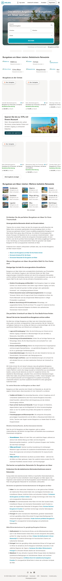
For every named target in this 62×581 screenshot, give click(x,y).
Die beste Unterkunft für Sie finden (20, 255)
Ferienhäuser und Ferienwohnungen (37, 47)
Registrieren (52, 2)
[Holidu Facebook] (34, 572)
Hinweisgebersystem (31, 578)
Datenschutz (44, 576)
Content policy (53, 576)
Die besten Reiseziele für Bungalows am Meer (23, 257)
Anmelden (43, 2)
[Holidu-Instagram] (27, 572)
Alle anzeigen (31, 210)
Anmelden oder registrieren (13, 133)
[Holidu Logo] (8, 2)
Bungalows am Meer (53, 47)
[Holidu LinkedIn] (31, 572)
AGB (38, 576)
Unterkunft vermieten (32, 2)
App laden (22, 2)
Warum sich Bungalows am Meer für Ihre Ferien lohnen (26, 252)
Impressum (32, 576)
